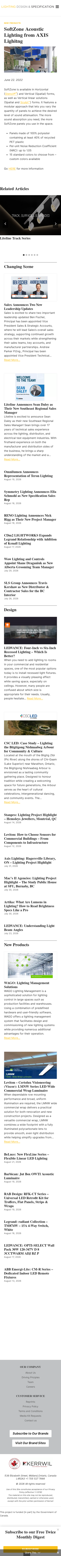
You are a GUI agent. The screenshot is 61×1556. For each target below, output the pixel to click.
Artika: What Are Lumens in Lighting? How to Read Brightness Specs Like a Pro (29, 906)
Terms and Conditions (30, 1411)
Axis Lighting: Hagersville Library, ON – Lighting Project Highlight (30, 860)
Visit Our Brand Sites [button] (30, 1443)
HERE (12, 168)
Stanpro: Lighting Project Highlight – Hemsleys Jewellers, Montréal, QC (30, 817)
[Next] (55, 224)
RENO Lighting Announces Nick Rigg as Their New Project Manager (30, 517)
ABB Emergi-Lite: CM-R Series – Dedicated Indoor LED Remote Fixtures (28, 1273)
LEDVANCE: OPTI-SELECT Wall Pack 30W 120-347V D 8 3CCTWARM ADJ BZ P (29, 1249)
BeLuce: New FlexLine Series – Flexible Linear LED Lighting (26, 1156)
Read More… (12, 360)
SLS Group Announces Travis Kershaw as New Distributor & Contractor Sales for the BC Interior (26, 589)
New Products (12, 23)
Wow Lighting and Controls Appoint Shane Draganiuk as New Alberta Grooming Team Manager (29, 563)
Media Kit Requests (30, 1415)
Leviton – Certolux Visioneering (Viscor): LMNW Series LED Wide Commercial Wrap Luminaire (29, 1086)
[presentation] (30, 215)
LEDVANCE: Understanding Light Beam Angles (29, 928)
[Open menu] (57, 6)
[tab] (24, 255)
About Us (30, 1372)
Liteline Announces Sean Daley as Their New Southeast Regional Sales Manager (30, 408)
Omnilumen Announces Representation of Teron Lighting (28, 474)
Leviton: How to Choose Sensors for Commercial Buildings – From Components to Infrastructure (30, 839)
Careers (30, 1386)
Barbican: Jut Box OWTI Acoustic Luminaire (29, 1176)
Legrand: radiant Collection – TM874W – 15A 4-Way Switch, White (26, 1226)
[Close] (58, 1529)
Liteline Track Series (15, 238)
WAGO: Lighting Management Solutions (26, 985)
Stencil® (11, 93)
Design (10, 609)
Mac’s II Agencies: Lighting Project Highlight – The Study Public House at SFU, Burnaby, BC (30, 882)
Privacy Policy (30, 1406)
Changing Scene (18, 266)
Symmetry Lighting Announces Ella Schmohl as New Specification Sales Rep (30, 496)
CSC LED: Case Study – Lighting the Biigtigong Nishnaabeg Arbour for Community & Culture (29, 747)
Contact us (31, 1420)
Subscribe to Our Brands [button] (30, 1433)
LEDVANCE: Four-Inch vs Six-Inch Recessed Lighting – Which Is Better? (30, 652)
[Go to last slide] (5, 224)
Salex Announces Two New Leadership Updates (23, 307)
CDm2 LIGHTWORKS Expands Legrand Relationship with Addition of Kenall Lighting (30, 539)
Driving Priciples (30, 1377)
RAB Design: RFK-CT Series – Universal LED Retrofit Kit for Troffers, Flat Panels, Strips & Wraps (26, 1200)
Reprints (30, 1401)
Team (30, 1382)
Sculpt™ (25, 102)
